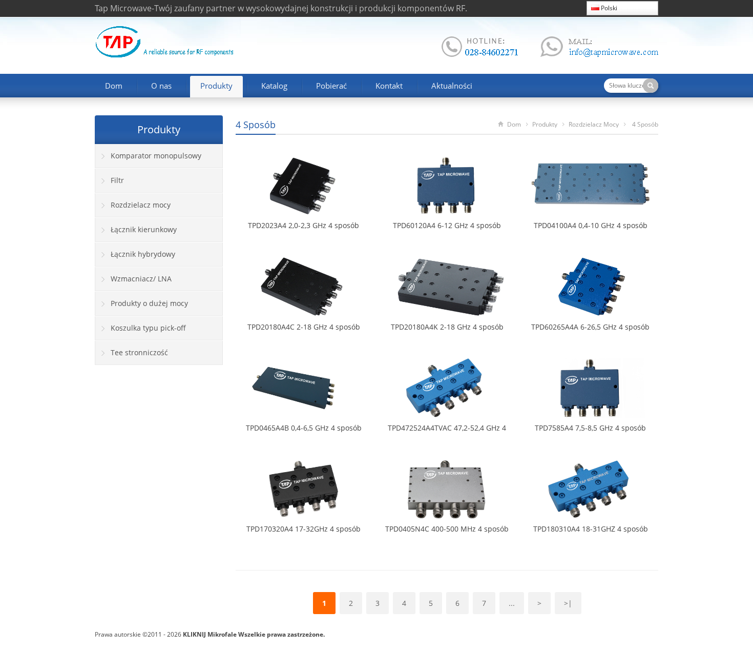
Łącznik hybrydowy (143, 254)
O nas (161, 85)
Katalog (274, 85)
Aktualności (451, 85)
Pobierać (331, 85)
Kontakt (389, 85)
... (512, 603)
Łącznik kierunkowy (144, 229)
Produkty (216, 85)
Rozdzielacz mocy (594, 124)
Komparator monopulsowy (156, 155)
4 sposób (256, 124)
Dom (113, 85)
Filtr (117, 180)
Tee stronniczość (139, 352)
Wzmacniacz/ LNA (141, 278)
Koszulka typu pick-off (148, 328)
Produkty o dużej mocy (149, 303)
